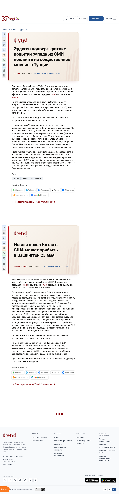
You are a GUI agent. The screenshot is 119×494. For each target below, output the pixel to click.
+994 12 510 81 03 (9, 462)
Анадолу (16, 97)
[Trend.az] (10, 18)
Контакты (58, 444)
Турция (16, 178)
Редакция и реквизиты (63, 441)
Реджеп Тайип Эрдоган (32, 178)
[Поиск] (65, 18)
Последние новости (39, 437)
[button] (4, 34)
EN (105, 489)
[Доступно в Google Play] (108, 480)
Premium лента (37, 441)
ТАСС (44, 285)
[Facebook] (10, 480)
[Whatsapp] (5, 480)
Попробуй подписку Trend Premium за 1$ (35, 202)
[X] (15, 480)
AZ (110, 489)
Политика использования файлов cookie (105, 458)
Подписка (80, 437)
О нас (56, 437)
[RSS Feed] (35, 480)
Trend (53, 94)
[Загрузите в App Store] (92, 480)
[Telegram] (25, 480)
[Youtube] (20, 480)
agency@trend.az (8, 464)
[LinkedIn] (30, 480)
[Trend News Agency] (9, 436)
